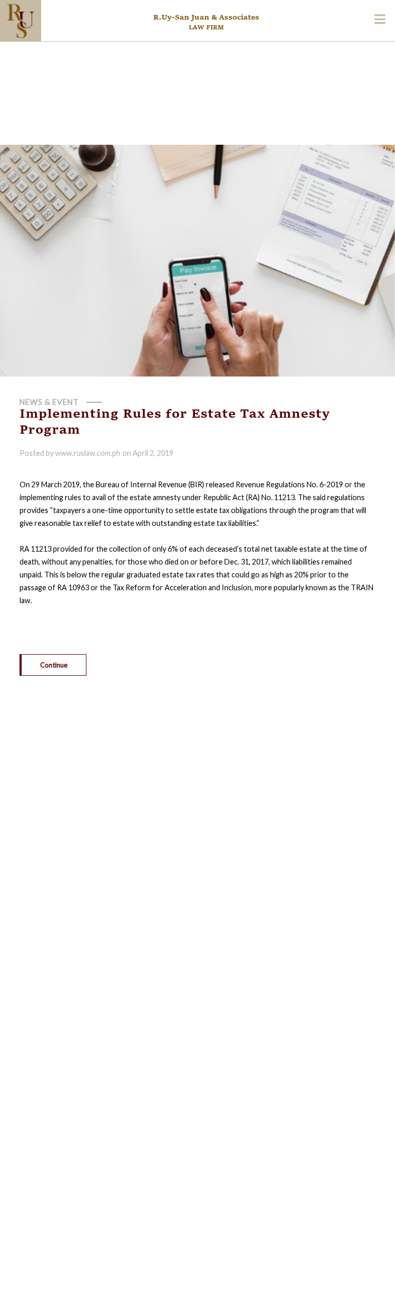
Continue (53, 665)
